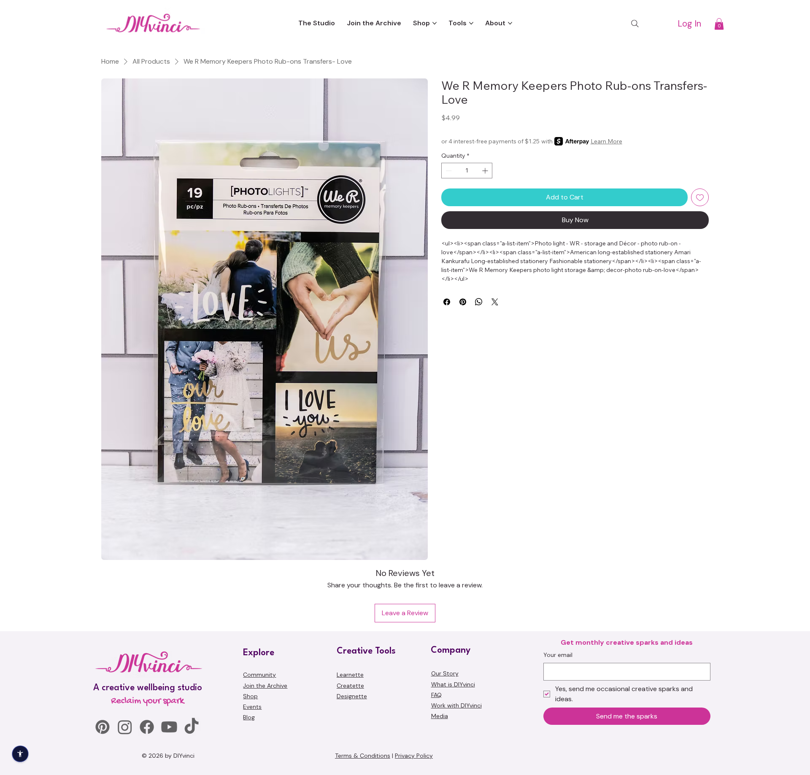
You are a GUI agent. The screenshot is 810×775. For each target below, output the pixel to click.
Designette (352, 696)
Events (252, 706)
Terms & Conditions (362, 755)
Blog (249, 717)
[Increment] (486, 170)
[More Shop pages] (434, 23)
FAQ (436, 695)
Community (259, 674)
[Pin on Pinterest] (463, 302)
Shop (250, 696)
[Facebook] (147, 727)
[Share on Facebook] (447, 302)
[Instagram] (125, 727)
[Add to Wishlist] (700, 197)
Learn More (606, 141)
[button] (719, 24)
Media (439, 716)
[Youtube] (169, 727)
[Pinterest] (102, 727)
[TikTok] (191, 727)
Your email (557, 655)
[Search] (635, 23)
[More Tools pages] (471, 23)
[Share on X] (495, 302)
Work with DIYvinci (456, 705)
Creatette (350, 685)
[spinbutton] (467, 170)
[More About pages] (510, 23)
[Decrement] (448, 170)
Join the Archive (265, 685)
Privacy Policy (414, 755)
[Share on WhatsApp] (479, 302)
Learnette (350, 674)
